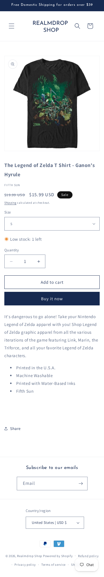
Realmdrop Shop (29, 556)
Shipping (10, 203)
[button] (11, 26)
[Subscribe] (81, 483)
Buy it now (52, 298)
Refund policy (88, 556)
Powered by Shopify (58, 556)
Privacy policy (25, 565)
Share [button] (15, 428)
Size (7, 212)
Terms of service (53, 565)
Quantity (11, 250)
